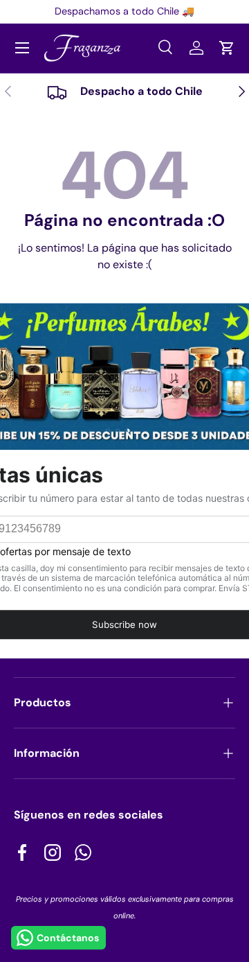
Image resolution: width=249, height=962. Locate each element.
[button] (227, 48)
